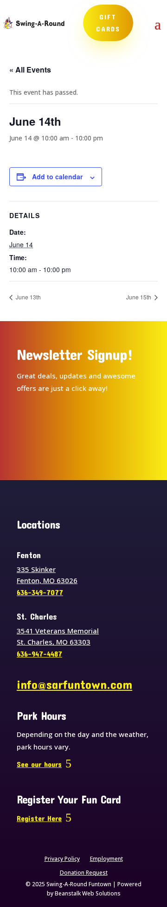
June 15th (139, 297)
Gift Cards (108, 22)
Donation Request (84, 873)
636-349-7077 (40, 592)
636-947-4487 (39, 653)
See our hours (39, 764)
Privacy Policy (62, 859)
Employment (106, 859)
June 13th (27, 297)
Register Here (39, 818)
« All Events (30, 69)
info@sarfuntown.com (74, 684)
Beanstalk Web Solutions (88, 893)
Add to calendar (57, 176)
